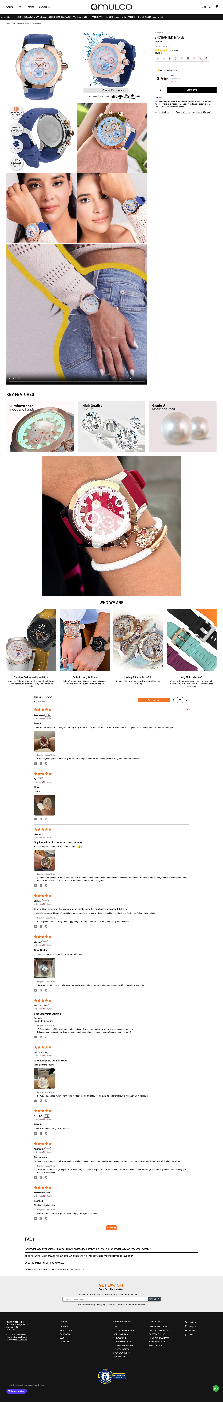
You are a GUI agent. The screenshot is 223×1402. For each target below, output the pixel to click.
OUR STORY (65, 1326)
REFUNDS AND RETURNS (159, 1326)
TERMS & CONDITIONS (157, 1341)
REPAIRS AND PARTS (121, 1349)
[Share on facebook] (35, 764)
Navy (194, 58)
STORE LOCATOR (67, 1330)
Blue (176, 58)
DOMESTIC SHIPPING (157, 1334)
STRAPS (31, 7)
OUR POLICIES (155, 1322)
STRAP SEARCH (119, 1338)
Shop (13, 23)
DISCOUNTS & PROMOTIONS (160, 1330)
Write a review (153, 700)
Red (200, 58)
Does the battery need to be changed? (44, 1262)
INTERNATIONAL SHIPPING (159, 1338)
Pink (158, 58)
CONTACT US (65, 1334)
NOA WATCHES (44, 7)
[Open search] (173, 700)
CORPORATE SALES (67, 1341)
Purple (164, 58)
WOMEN (9, 7)
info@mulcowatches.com (19, 1337)
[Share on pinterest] (45, 764)
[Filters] (180, 700)
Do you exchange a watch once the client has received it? (54, 1269)
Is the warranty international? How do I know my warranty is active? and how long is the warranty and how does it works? (88, 1249)
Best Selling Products (23, 23)
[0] (215, 7)
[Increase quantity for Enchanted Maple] (164, 90)
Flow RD (173, 75)
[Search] (210, 7)
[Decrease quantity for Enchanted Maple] (157, 90)
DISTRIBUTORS (119, 1356)
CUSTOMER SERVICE (122, 1322)
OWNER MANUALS (120, 1334)
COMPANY (64, 1322)
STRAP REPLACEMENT (122, 1341)
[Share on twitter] (40, 763)
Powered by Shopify (39, 1385)
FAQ (115, 1326)
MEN (20, 7)
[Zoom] (71, 37)
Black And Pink (170, 58)
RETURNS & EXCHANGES (123, 1345)
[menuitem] (11, 7)
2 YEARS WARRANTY (121, 1353)
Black (188, 58)
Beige (206, 58)
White (182, 58)
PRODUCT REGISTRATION (123, 1330)
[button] (161, 50)
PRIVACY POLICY (155, 1345)
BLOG (62, 1338)
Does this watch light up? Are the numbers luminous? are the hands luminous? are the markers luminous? (79, 1256)
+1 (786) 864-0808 (20, 1339)
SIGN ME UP (154, 1299)
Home (8, 23)
